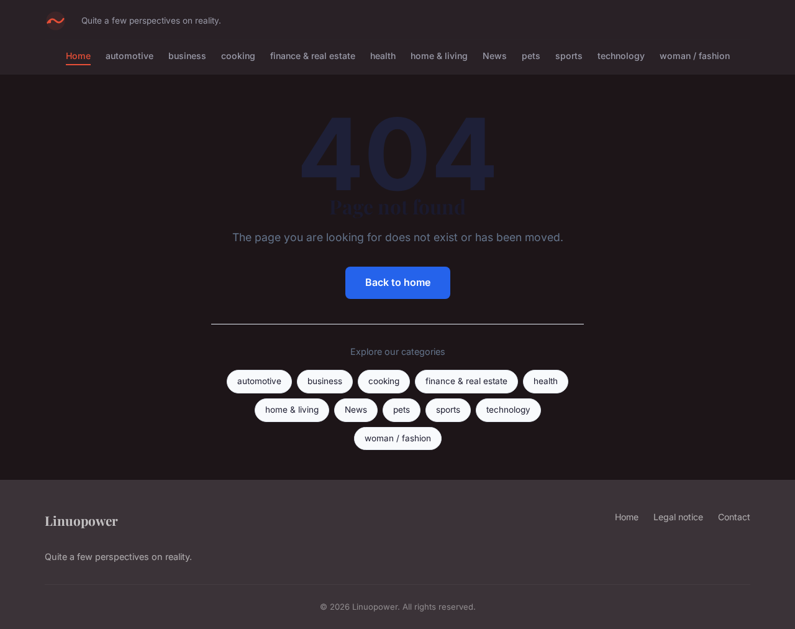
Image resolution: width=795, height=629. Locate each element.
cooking (238, 55)
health (383, 55)
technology (621, 55)
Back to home (397, 282)
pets (531, 55)
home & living (439, 55)
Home (78, 55)
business (187, 55)
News (495, 55)
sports (569, 55)
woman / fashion (695, 55)
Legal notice (678, 517)
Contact (734, 517)
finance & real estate (312, 55)
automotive (129, 55)
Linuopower (81, 520)
